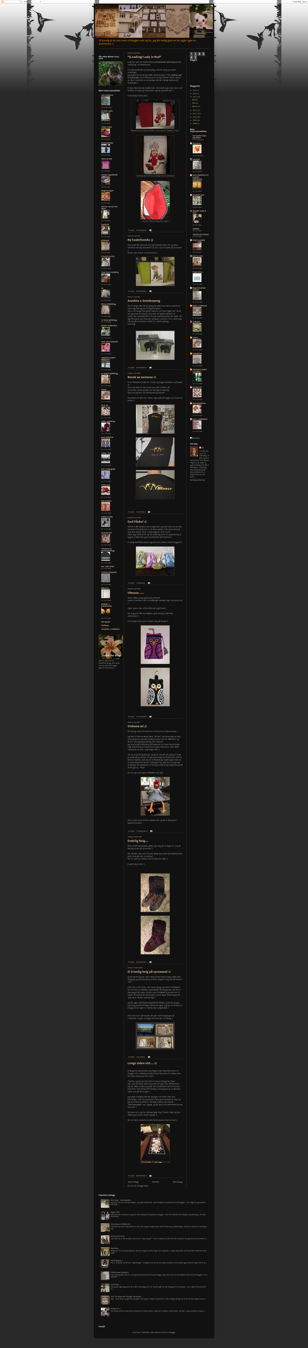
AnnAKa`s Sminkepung (144, 300)
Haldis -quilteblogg (108, 421)
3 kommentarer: (141, 367)
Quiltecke (196, 229)
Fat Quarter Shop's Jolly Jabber (199, 137)
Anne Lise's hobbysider (109, 342)
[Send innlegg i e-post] (150, 230)
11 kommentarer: (142, 831)
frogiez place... (198, 272)
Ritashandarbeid (107, 143)
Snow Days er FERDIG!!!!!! (120, 1224)
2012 (195, 110)
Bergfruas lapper (107, 191)
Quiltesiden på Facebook (167, 62)
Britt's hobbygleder (108, 469)
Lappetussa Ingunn (108, 358)
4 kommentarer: (141, 291)
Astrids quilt (105, 485)
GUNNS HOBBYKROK (109, 326)
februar (195, 106)
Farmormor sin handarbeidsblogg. (108, 550)
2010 (195, 117)
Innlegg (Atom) (142, 1186)
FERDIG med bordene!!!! (120, 1272)
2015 (195, 90)
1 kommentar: (141, 512)
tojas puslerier (106, 501)
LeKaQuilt (196, 159)
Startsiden (155, 1182)
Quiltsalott (196, 322)
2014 (195, 94)
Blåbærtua (105, 588)
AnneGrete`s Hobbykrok (110, 629)
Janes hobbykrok (107, 437)
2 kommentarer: (141, 716)
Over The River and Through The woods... (126, 1297)
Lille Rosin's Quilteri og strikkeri (200, 370)
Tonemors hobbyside (109, 572)
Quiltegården (197, 353)
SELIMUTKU (197, 387)
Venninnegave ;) (117, 1260)
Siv (102, 288)
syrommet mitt (106, 533)
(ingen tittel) (115, 1212)
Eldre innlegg (177, 1182)
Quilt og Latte (198, 256)
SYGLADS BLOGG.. (108, 256)
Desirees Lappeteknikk (109, 175)
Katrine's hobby (107, 517)
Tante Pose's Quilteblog (110, 272)
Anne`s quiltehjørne (200, 419)
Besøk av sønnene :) (142, 377)
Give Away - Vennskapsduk (121, 1200)
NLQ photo (197, 143)
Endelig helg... (138, 841)
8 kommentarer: (141, 1176)
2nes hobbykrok (107, 95)
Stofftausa (105, 625)
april (194, 100)
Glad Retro (115, 1248)
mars (194, 103)
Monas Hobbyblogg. (108, 304)
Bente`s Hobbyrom (200, 306)
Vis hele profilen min (197, 480)
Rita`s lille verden (107, 566)
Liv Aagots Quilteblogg (109, 373)
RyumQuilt (105, 224)
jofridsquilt (105, 240)
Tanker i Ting (106, 453)
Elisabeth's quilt (198, 195)
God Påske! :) (137, 521)
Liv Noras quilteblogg (109, 320)
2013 (195, 97)
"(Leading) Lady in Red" (144, 57)
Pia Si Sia (104, 405)
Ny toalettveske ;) (140, 240)
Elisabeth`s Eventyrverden (106, 605)
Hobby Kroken (106, 127)
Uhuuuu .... (136, 592)
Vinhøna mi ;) (137, 726)
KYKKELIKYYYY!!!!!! (118, 1236)
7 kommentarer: (141, 230)
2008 (195, 123)
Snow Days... (115, 1284)
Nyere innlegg (133, 1182)
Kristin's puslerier (199, 240)
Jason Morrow (156, 1332)
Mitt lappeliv (105, 622)
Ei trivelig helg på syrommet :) (149, 971)
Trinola (103, 389)
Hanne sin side (106, 159)
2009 (195, 120)
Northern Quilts (107, 111)
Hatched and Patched (201, 234)
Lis (203, 448)
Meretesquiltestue (199, 403)
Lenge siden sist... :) (142, 1063)
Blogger (172, 1332)
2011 (195, 114)
